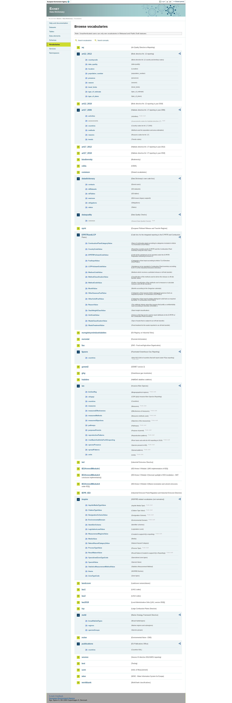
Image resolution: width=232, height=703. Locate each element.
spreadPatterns (94, 450)
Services (52, 49)
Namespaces (54, 53)
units (90, 455)
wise (84, 676)
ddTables (91, 194)
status (90, 207)
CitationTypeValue (95, 510)
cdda (84, 166)
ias (83, 386)
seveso (85, 657)
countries (91, 126)
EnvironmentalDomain (96, 520)
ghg (83, 373)
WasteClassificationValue (97, 321)
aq (83, 47)
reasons (91, 135)
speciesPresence (94, 445)
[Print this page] (167, 1)
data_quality (92, 64)
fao (83, 345)
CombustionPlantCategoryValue (100, 243)
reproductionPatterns (96, 435)
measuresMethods (95, 415)
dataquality (87, 215)
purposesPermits (94, 430)
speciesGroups (94, 630)
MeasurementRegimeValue (98, 534)
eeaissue (91, 198)
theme (90, 571)
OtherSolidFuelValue (96, 299)
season (91, 83)
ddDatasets (92, 189)
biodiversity (87, 159)
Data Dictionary (67, 18)
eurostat (85, 339)
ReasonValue (93, 305)
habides (85, 380)
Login (163, 1)
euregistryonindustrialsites (94, 333)
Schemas (52, 40)
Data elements (54, 36)
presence (91, 78)
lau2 (84, 596)
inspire (85, 499)
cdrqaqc (91, 397)
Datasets (52, 27)
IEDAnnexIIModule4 (91, 484)
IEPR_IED (86, 493)
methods (91, 130)
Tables (51, 31)
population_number (95, 73)
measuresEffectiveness (96, 411)
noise (84, 637)
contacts (91, 184)
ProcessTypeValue (95, 548)
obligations (92, 203)
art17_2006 (87, 110)
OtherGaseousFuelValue (97, 293)
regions (91, 625)
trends (90, 139)
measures (92, 406)
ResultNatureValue (95, 553)
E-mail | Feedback (56, 696)
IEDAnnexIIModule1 (91, 469)
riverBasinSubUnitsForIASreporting (101, 440)
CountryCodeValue (95, 249)
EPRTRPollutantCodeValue (98, 255)
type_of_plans (93, 96)
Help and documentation (58, 23)
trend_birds (92, 87)
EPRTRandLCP (89, 235)
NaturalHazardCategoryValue (99, 543)
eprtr (84, 228)
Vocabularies (54, 44)
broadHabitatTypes (95, 621)
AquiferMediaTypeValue (97, 505)
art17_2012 (87, 147)
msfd (84, 615)
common (86, 172)
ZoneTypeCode (93, 576)
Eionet (59, 18)
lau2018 (85, 602)
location (91, 69)
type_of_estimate (94, 92)
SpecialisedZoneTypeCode (98, 558)
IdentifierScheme (94, 525)
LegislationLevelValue (96, 529)
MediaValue (92, 539)
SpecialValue (93, 562)
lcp (83, 609)
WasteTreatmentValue (96, 325)
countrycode (93, 60)
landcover (86, 583)
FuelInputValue (94, 261)
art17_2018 (87, 153)
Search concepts (103, 40)
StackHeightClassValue (96, 310)
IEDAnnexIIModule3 (91, 475)
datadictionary (88, 179)
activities (91, 116)
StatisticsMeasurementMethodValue (101, 567)
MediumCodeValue (95, 272)
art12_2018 (87, 104)
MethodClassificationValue (98, 277)
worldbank (86, 682)
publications (87, 644)
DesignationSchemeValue (97, 515)
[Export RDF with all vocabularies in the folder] (180, 54)
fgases (85, 352)
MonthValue (92, 288)
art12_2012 (87, 54)
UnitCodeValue (93, 315)
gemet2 (85, 367)
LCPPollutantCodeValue (97, 266)
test (83, 663)
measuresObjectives (95, 420)
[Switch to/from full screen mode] (170, 1)
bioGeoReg (92, 392)
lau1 (84, 589)
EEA (59, 1)
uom (84, 670)
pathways (91, 425)
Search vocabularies (85, 40)
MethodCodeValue (95, 283)
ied (83, 462)
